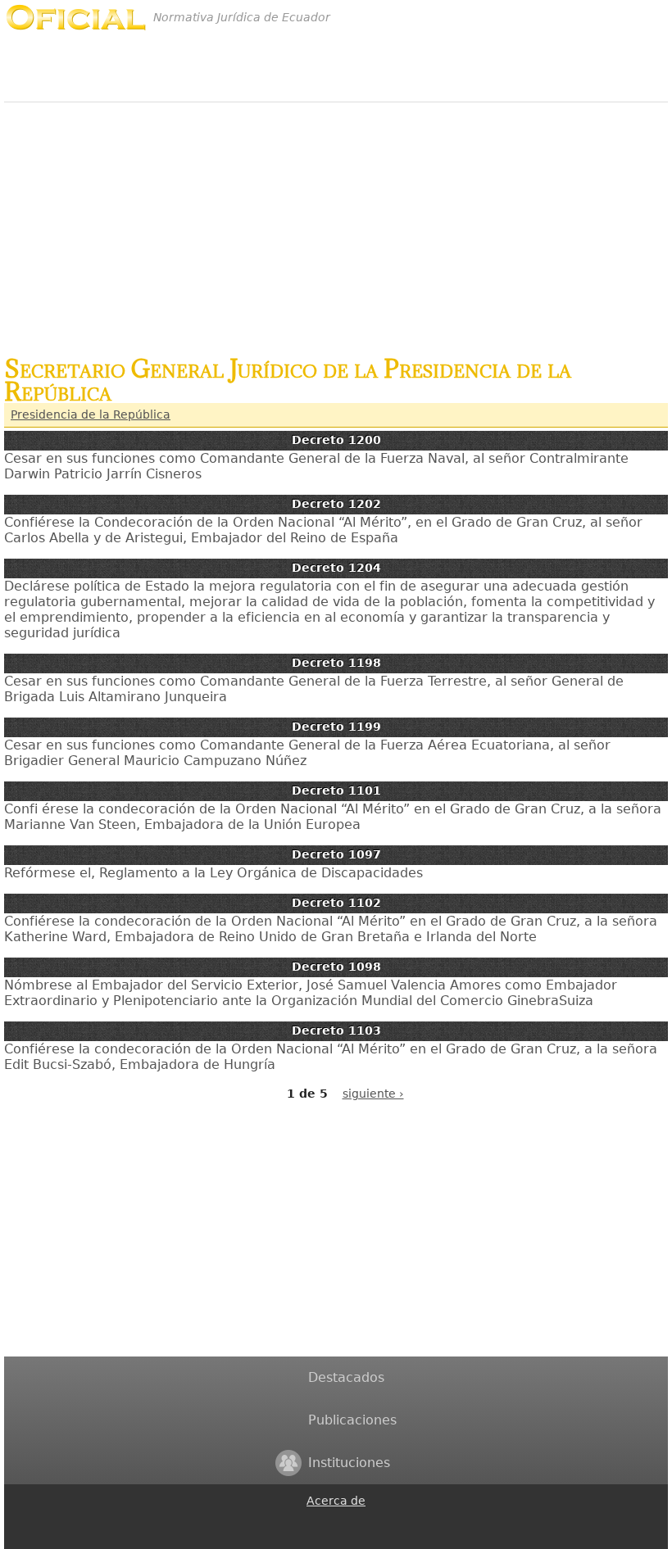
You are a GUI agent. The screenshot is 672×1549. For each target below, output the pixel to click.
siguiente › (373, 1093)
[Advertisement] (336, 220)
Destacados (346, 1377)
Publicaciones (352, 1420)
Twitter (316, 1538)
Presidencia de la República (90, 414)
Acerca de (336, 1500)
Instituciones (349, 1462)
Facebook (316, 1520)
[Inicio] (76, 17)
